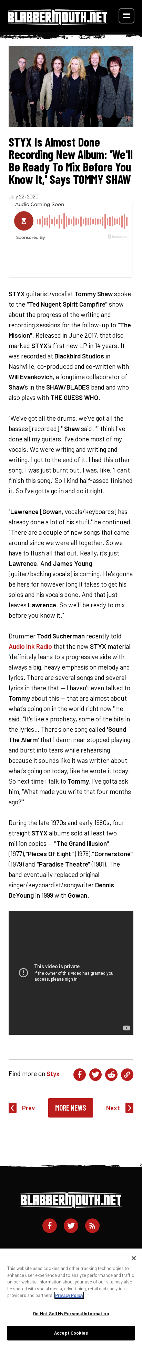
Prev (28, 1108)
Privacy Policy (69, 1295)
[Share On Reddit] (111, 1074)
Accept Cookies (71, 1333)
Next (113, 1108)
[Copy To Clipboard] (127, 1074)
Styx (53, 1073)
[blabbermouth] (58, 23)
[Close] (133, 1258)
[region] (71, 1297)
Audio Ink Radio (30, 646)
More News (70, 1107)
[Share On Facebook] (79, 1074)
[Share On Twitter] (95, 1074)
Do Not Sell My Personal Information (71, 1313)
